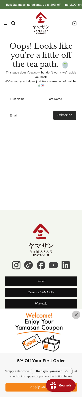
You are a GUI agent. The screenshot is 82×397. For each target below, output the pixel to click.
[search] (13, 23)
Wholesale (41, 303)
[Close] (76, 315)
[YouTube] (53, 265)
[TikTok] (28, 265)
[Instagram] (16, 265)
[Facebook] (41, 265)
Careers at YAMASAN (41, 292)
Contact (41, 281)
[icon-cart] (73, 23)
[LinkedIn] (65, 265)
